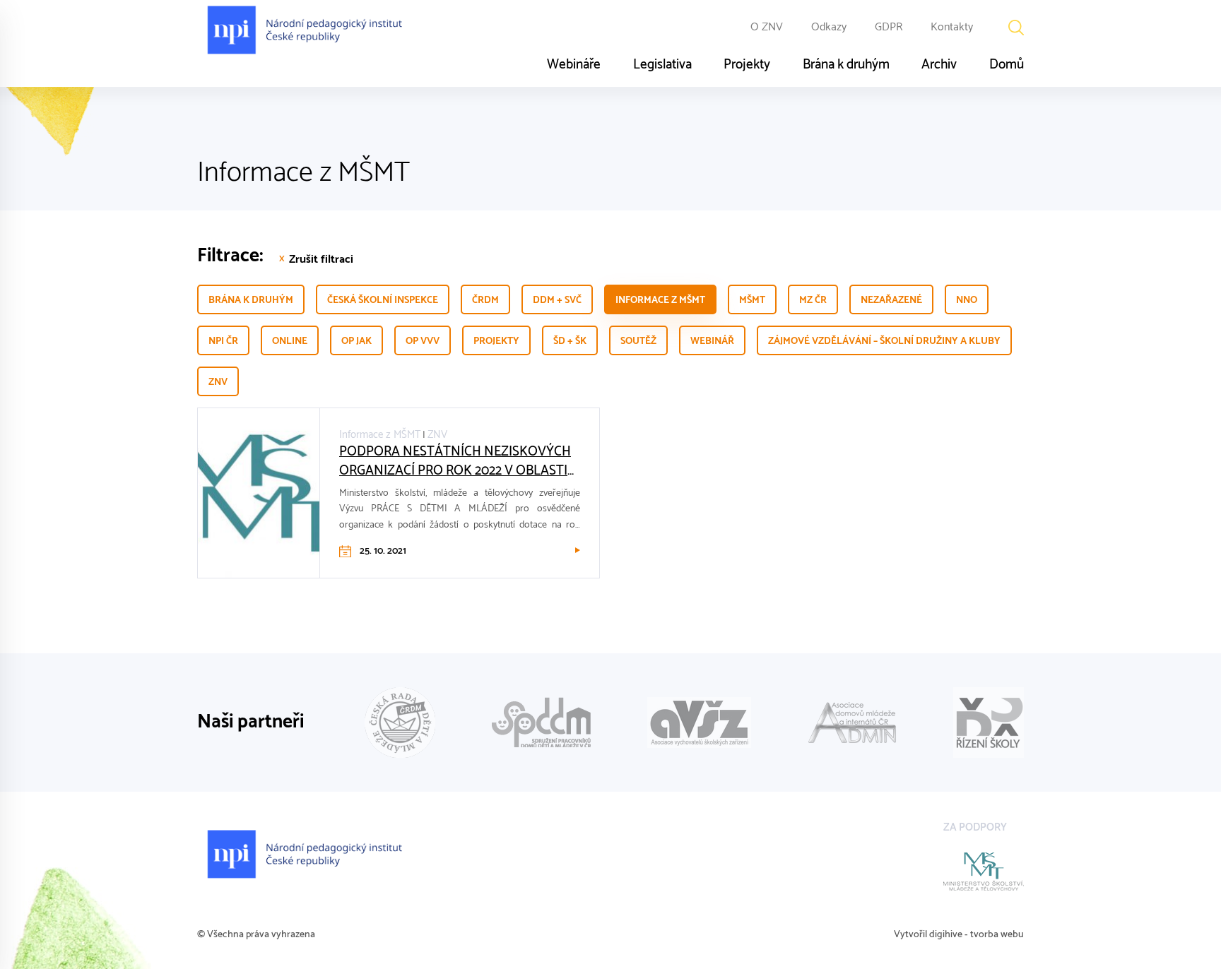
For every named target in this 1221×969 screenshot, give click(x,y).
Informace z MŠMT (660, 300)
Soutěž (638, 341)
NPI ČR (223, 341)
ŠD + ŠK (569, 341)
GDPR (888, 27)
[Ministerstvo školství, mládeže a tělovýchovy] (983, 871)
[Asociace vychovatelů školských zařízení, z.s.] (699, 722)
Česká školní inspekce (382, 300)
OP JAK (356, 341)
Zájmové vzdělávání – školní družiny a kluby (884, 341)
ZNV (218, 382)
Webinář (712, 341)
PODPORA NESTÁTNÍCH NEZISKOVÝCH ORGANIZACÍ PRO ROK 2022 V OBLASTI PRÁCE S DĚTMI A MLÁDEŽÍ (455, 461)
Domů (1006, 65)
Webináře (574, 65)
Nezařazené (891, 300)
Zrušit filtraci (321, 260)
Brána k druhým (846, 65)
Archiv (939, 65)
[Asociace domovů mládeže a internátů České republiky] (852, 722)
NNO (966, 300)
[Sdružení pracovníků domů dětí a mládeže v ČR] (541, 722)
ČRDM (485, 300)
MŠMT (752, 300)
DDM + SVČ (557, 300)
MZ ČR (813, 300)
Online (289, 341)
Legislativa (662, 65)
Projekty (747, 65)
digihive (945, 935)
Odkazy (829, 27)
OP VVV (423, 341)
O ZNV (766, 27)
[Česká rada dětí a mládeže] (400, 722)
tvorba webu (997, 935)
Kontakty (952, 27)
